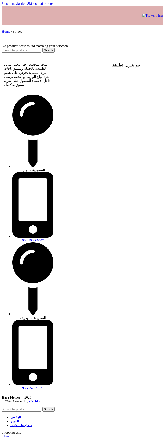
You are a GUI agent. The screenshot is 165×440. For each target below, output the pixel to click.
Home (6, 31)
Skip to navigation (14, 3)
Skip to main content (41, 3)
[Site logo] (152, 15)
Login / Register (21, 425)
